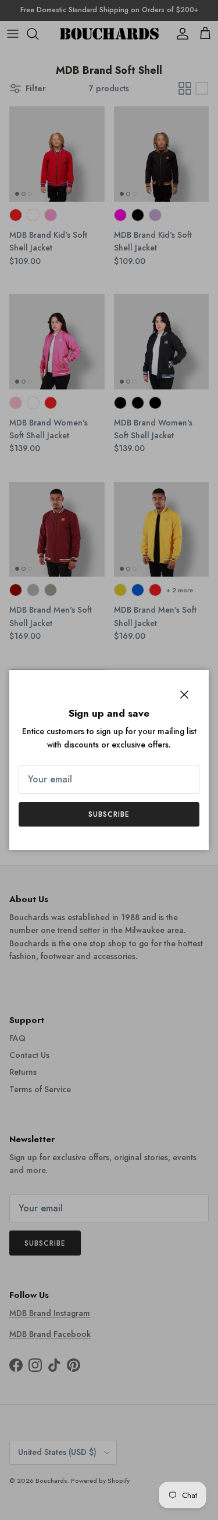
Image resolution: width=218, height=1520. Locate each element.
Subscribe (109, 814)
